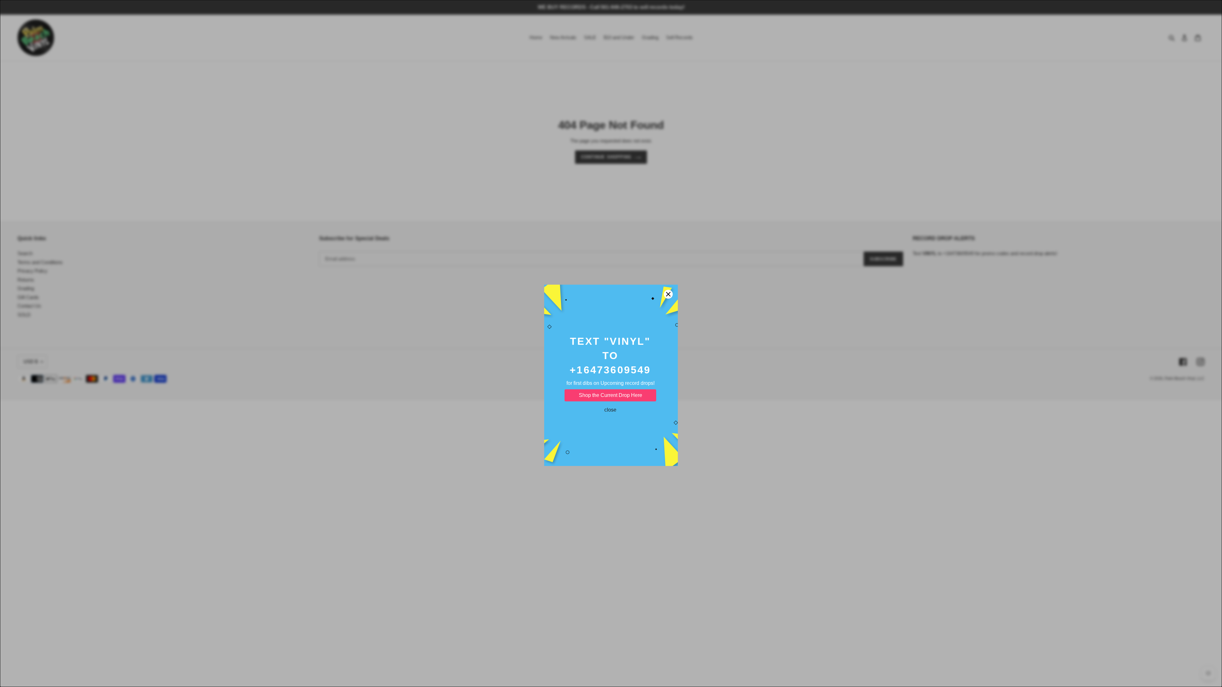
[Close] (668, 262)
